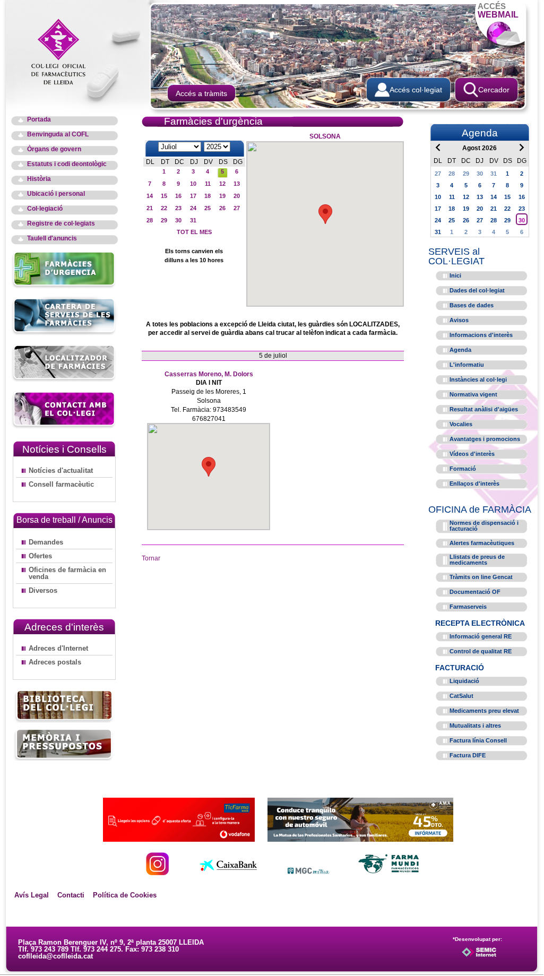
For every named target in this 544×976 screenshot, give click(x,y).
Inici (455, 275)
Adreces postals (55, 662)
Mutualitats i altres (475, 725)
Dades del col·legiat (477, 290)
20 (237, 196)
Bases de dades (472, 305)
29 (164, 220)
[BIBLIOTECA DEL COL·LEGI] (64, 706)
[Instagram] (157, 872)
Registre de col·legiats (61, 223)
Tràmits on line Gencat (481, 577)
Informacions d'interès (481, 335)
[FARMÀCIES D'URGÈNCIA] (64, 286)
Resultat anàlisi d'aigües (484, 409)
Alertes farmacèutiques (482, 543)
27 (237, 208)
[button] (325, 214)
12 (222, 183)
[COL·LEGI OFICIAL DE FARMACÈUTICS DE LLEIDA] (64, 51)
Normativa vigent (473, 394)
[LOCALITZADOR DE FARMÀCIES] (64, 380)
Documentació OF (475, 592)
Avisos (459, 320)
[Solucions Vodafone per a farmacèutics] (179, 838)
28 (149, 220)
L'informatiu (467, 364)
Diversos (43, 590)
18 (207, 196)
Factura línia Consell (478, 740)
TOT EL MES (194, 232)
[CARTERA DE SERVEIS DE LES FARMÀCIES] (64, 333)
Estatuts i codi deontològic (67, 164)
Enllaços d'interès (474, 483)
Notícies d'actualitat (61, 470)
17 (193, 196)
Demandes (46, 542)
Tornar (151, 558)
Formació (463, 468)
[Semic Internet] (496, 956)
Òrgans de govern (54, 149)
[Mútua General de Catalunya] (309, 872)
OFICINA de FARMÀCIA (479, 509)
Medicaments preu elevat (484, 710)
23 (178, 208)
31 (193, 220)
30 (178, 220)
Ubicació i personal (56, 194)
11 (208, 183)
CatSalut (461, 696)
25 (207, 208)
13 (237, 183)
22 (164, 208)
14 (149, 196)
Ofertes (40, 555)
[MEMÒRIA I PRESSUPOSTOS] (64, 744)
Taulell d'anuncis (52, 238)
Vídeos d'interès (472, 454)
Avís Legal (31, 895)
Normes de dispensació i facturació (484, 526)
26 (222, 208)
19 (222, 196)
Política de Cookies (125, 895)
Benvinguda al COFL (58, 134)
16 (178, 196)
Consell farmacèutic (61, 484)
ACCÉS (498, 10)
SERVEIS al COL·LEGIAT (456, 256)
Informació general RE (481, 636)
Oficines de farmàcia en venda (67, 573)
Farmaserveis (468, 606)
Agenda (460, 350)
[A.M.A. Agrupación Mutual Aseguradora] (360, 838)
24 (193, 208)
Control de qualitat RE (481, 651)
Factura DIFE (468, 755)
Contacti (70, 895)
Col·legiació (45, 208)
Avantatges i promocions (485, 439)
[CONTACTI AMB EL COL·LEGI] (64, 426)
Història (39, 179)
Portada (39, 119)
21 (149, 208)
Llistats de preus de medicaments (477, 560)
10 (193, 183)
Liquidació (464, 681)
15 (164, 196)
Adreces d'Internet (58, 648)
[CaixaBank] (228, 872)
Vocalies (461, 424)
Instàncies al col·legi (478, 379)
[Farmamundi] (389, 872)
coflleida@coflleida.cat (55, 956)
